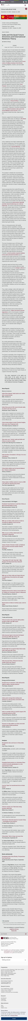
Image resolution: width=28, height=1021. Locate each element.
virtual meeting (14, 100)
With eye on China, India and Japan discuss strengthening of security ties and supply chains (13, 577)
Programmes (4, 967)
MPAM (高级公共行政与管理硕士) (7, 974)
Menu (12, 1)
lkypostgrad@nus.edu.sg (9, 951)
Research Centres (5, 986)
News (2, 1005)
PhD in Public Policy (5, 975)
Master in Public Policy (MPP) (7, 972)
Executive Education (6, 978)
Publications (3, 999)
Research (3, 995)
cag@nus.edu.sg (14, 929)
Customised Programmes (6, 982)
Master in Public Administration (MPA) (8, 973)
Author (4, 934)
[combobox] (14, 960)
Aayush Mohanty (15, 146)
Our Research (3, 998)
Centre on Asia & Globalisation (7, 989)
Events (2, 1006)
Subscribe (14, 930)
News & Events (4, 1003)
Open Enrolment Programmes (7, 980)
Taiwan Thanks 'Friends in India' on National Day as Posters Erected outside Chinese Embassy (13, 546)
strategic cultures (19, 267)
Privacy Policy (14, 1015)
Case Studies (3, 1000)
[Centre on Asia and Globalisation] (5, 5)
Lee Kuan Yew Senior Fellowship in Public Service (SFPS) (12, 969)
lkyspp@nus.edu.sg (8, 949)
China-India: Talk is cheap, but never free (12, 836)
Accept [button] (14, 1018)
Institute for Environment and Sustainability (9, 992)
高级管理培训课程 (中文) (6, 983)
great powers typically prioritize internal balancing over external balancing (13, 204)
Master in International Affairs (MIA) (8, 970)
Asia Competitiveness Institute (7, 988)
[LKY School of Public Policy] (5, 2)
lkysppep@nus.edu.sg (8, 952)
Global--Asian (4, 1007)
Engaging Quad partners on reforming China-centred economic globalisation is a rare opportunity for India (13, 764)
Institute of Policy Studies (6, 991)
